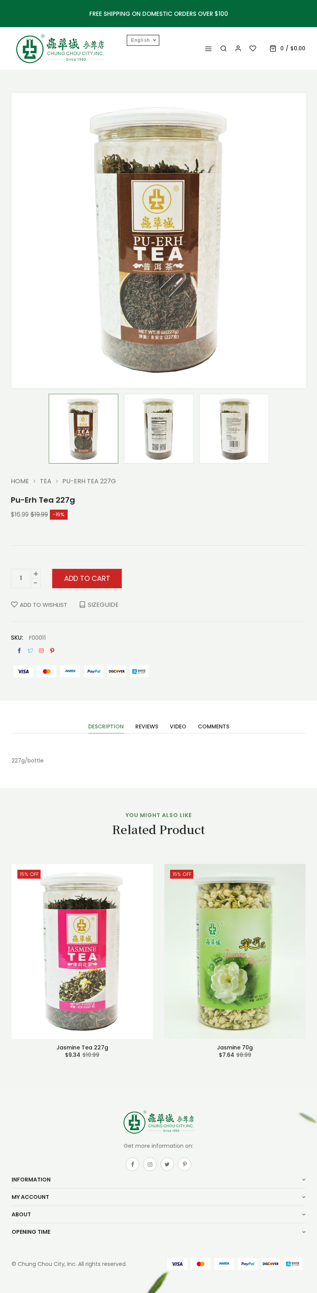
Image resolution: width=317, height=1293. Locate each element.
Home (20, 481)
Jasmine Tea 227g (82, 1047)
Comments (213, 727)
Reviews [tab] (146, 727)
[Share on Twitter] (30, 651)
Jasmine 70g (235, 1047)
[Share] (41, 650)
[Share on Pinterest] (52, 651)
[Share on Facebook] (19, 651)
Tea (45, 481)
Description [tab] (106, 727)
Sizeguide (103, 604)
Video (178, 727)
